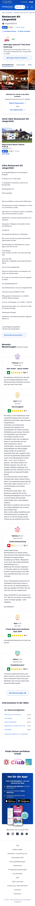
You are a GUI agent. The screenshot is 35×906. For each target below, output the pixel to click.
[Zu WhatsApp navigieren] (26, 834)
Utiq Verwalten (17, 874)
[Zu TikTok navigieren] (17, 834)
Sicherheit (17, 890)
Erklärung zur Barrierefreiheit (17, 886)
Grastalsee (7, 729)
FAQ (17, 845)
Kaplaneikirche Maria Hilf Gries (14, 726)
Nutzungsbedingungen (17, 861)
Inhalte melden (17, 849)
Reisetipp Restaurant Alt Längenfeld (24, 12)
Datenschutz (17, 866)
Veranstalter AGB (17, 857)
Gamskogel (8, 718)
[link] (28, 7)
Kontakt (23, 2)
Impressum (17, 894)
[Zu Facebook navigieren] (8, 834)
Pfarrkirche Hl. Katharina (12, 714)
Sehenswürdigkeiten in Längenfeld (16, 734)
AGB (17, 878)
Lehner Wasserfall (10, 722)
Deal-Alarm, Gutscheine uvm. (18, 853)
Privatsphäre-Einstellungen (17, 870)
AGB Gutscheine (17, 882)
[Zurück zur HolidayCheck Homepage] (7, 7)
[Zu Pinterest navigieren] (22, 834)
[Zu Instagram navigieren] (12, 834)
